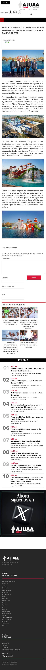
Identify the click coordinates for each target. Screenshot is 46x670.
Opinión (4, 605)
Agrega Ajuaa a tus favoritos (11, 649)
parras (4, 607)
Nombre (5, 278)
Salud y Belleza (7, 617)
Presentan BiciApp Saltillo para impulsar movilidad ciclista (27, 418)
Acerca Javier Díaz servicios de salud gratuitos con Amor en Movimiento (25, 442)
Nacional (5, 598)
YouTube (5, 647)
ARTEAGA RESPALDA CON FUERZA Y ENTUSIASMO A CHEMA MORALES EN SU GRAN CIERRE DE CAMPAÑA (28, 324)
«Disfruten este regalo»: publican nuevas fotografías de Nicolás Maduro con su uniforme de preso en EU (27, 479)
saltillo (4, 615)
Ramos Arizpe (6, 613)
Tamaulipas (5, 624)
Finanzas (5, 592)
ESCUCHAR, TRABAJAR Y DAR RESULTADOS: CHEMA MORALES (28, 345)
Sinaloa (4, 621)
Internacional (6, 594)
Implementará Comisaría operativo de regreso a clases (26, 430)
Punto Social (6, 611)
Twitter (4, 645)
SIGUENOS (4, 13)
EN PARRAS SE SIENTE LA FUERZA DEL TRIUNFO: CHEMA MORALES (11, 322)
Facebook (5, 643)
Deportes (5, 588)
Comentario (6, 259)
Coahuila (5, 584)
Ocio (3, 603)
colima (4, 586)
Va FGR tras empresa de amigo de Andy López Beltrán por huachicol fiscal (26, 466)
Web (3, 295)
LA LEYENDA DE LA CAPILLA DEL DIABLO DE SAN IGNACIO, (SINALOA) (26, 454)
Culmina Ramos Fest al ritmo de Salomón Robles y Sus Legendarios (27, 370)
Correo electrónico (8, 286)
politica (4, 609)
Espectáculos (6, 590)
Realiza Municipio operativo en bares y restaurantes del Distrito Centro (26, 406)
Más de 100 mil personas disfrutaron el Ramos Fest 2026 (26, 382)
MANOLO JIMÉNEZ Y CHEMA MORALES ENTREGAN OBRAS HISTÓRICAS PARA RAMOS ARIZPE (23, 30)
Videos (4, 626)
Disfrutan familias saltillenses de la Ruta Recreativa (27, 394)
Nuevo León (6, 600)
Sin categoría (6, 619)
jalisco (4, 596)
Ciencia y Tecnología (8, 581)
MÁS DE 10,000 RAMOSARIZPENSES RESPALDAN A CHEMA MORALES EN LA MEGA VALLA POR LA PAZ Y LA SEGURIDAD (10, 348)
